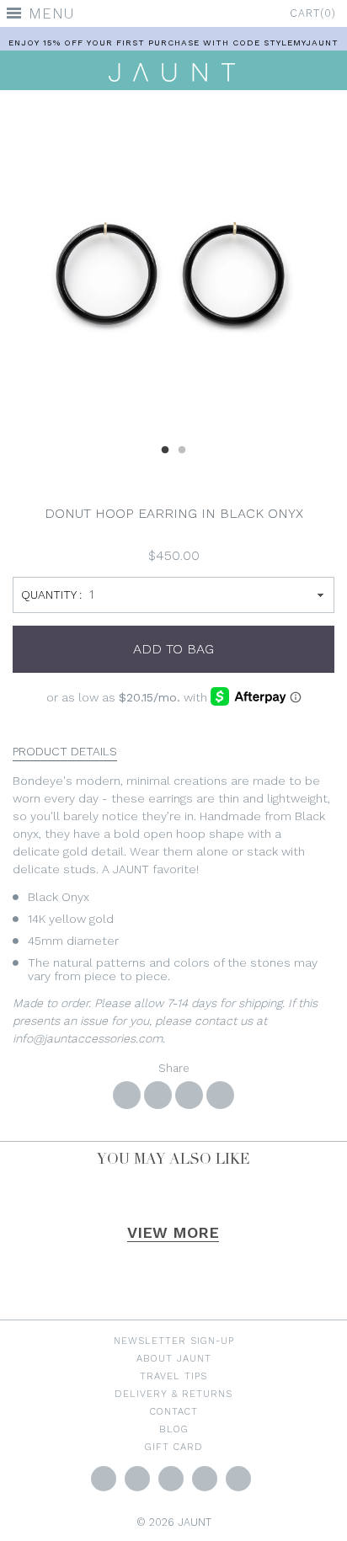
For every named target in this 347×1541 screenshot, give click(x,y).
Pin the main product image (189, 1095)
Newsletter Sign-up (174, 1340)
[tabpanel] (173, 268)
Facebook (137, 1478)
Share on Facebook (127, 1095)
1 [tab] (165, 448)
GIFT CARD (174, 1447)
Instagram (171, 1478)
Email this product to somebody (220, 1095)
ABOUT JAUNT (173, 1358)
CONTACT (174, 1411)
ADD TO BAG (173, 649)
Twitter (103, 1478)
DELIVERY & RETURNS (173, 1394)
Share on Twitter (158, 1095)
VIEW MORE (173, 1232)
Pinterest (204, 1478)
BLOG (174, 1429)
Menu (51, 13)
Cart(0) (313, 13)
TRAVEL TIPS (173, 1376)
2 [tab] (182, 448)
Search (238, 1478)
